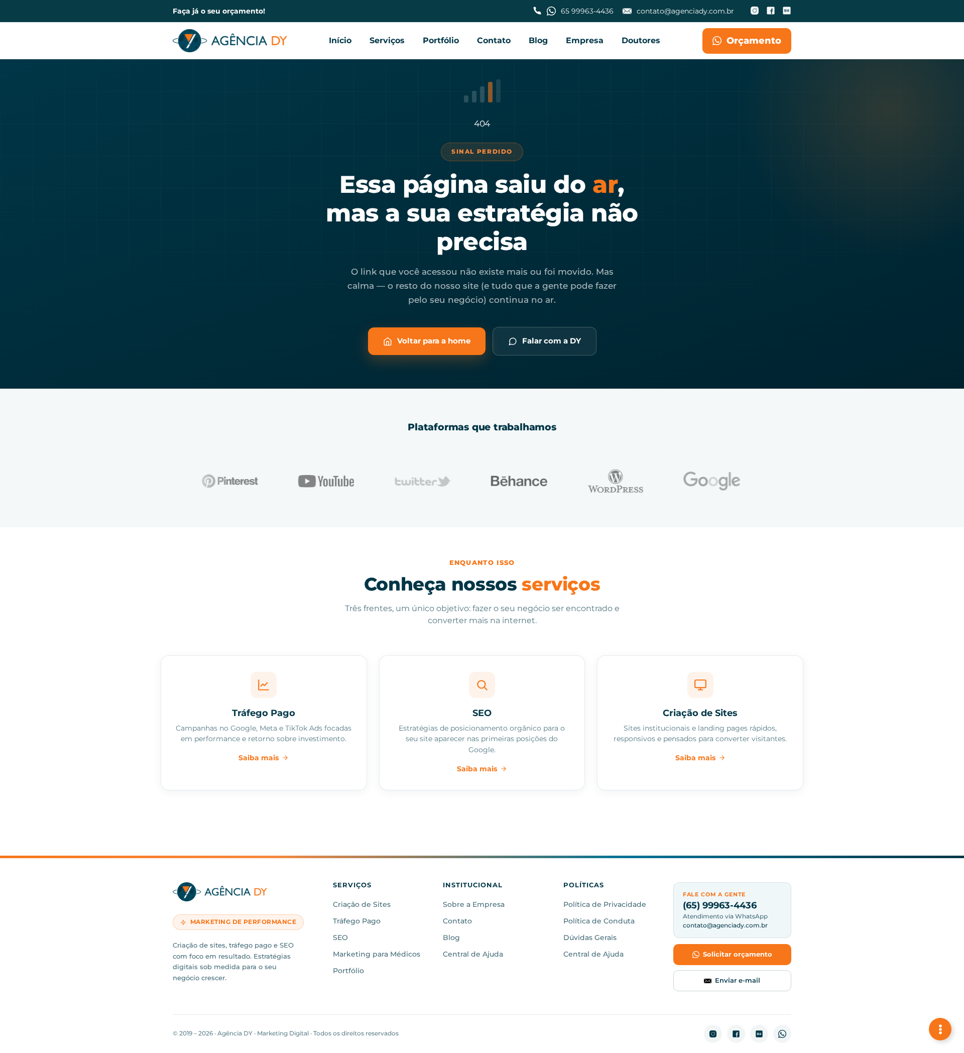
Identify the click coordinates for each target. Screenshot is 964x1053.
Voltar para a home (433, 340)
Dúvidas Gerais (590, 937)
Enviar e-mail (737, 980)
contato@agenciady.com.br (725, 925)
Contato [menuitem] (494, 40)
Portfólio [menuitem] (441, 40)
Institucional (473, 885)
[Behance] (786, 11)
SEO (340, 937)
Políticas (583, 885)
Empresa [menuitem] (585, 40)
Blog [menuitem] (538, 40)
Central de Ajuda (473, 954)
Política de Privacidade (604, 904)
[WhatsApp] (782, 1034)
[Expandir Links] (940, 1029)
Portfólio (348, 971)
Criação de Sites (362, 904)
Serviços (352, 885)
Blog (451, 937)
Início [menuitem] (340, 40)
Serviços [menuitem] (387, 40)
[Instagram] (754, 11)
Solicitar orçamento (737, 954)
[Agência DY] (246, 893)
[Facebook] (770, 11)
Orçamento (754, 40)
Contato (457, 921)
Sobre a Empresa (474, 904)
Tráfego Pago (357, 921)
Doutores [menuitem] (641, 40)
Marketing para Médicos (376, 954)
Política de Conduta (599, 921)
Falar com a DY (551, 340)
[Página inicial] (230, 40)
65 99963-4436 (587, 11)
